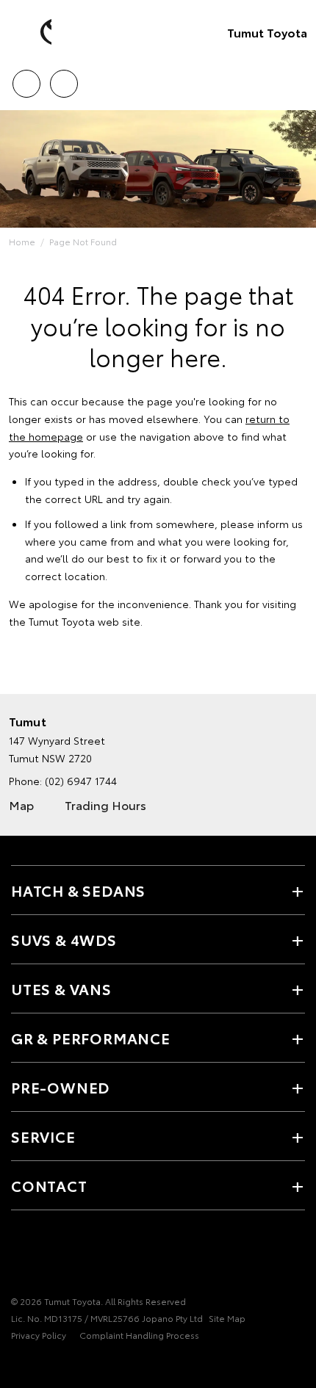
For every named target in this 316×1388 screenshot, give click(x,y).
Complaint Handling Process (139, 1335)
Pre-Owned (60, 1087)
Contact (49, 1185)
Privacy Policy (38, 1335)
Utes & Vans (61, 988)
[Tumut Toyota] (33, 32)
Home (22, 241)
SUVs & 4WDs (64, 939)
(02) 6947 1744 (81, 780)
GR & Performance (90, 1037)
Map (21, 804)
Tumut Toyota (267, 32)
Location (63, 79)
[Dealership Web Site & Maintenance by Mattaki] (39, 1365)
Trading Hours (105, 804)
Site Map (227, 1318)
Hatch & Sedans (78, 890)
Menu (296, 79)
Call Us (26, 79)
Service (43, 1136)
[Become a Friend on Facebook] (20, 1256)
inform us (280, 523)
